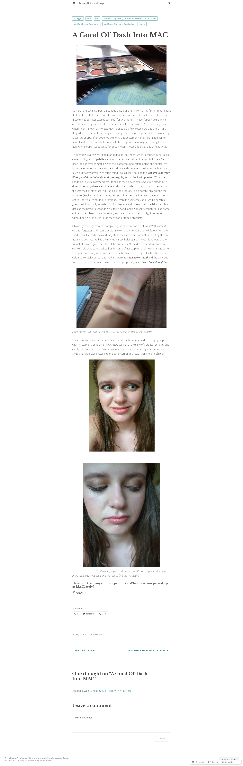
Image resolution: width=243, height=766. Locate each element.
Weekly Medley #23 (84, 650)
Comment (161, 738)
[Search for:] (168, 3)
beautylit (97, 634)
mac (97, 18)
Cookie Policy (50, 760)
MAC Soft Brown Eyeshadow (86, 24)
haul (89, 18)
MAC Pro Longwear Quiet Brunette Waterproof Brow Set (130, 18)
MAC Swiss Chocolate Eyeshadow (119, 24)
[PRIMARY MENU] (74, 3)
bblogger (78, 18)
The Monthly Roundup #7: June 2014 (148, 650)
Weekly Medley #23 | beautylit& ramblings (107, 690)
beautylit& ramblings (91, 3)
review (142, 24)
